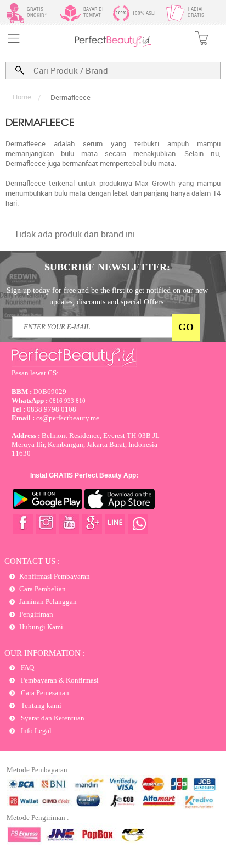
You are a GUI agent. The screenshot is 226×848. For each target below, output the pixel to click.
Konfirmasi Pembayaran (54, 576)
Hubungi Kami (41, 627)
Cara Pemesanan (44, 693)
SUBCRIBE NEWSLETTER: (107, 267)
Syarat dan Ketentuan (51, 718)
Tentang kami (40, 705)
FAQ (26, 667)
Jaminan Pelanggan (48, 601)
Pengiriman (36, 614)
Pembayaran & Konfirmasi (59, 680)
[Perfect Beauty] (113, 45)
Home (22, 97)
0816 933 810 (49, 400)
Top (207, 800)
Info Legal (35, 731)
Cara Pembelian (42, 589)
